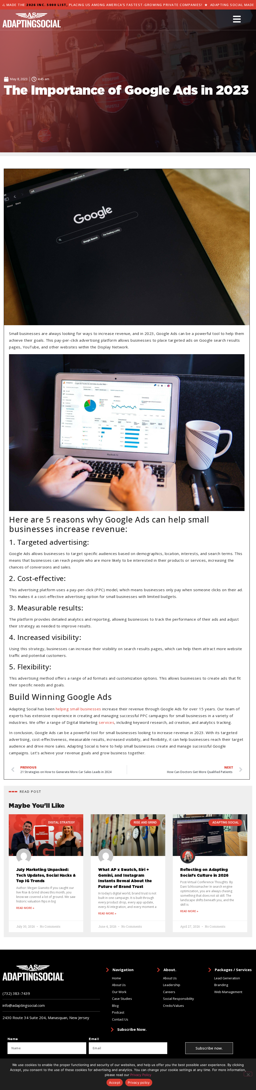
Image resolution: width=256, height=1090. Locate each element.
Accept (114, 1083)
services (106, 722)
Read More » (25, 908)
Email (94, 1039)
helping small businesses (78, 708)
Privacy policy (139, 1083)
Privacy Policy (140, 1075)
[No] (248, 1074)
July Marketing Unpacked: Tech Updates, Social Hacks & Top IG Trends (46, 875)
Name (13, 1039)
